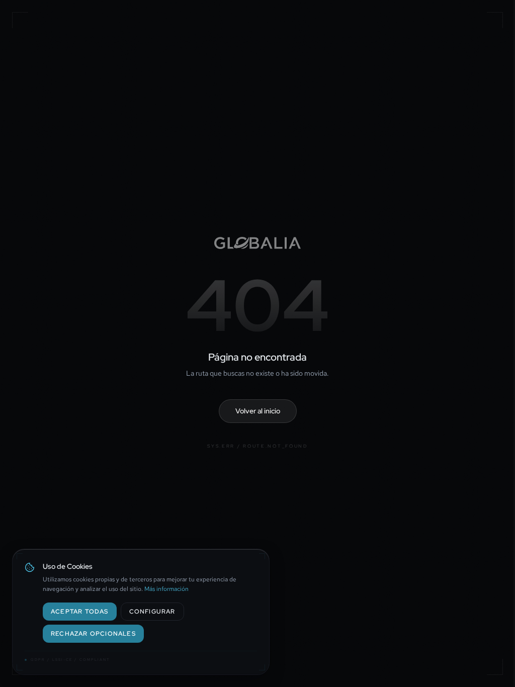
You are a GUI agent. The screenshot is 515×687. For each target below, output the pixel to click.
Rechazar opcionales (93, 634)
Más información (166, 589)
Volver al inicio (257, 410)
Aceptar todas (80, 612)
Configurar (152, 612)
